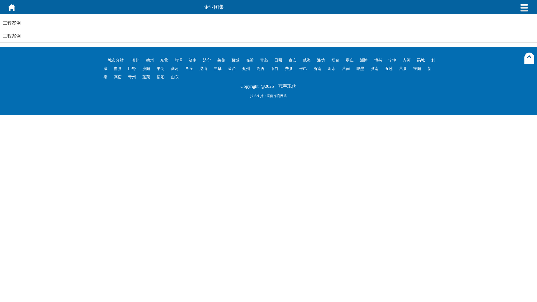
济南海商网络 (277, 96)
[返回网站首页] (11, 10)
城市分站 (116, 60)
